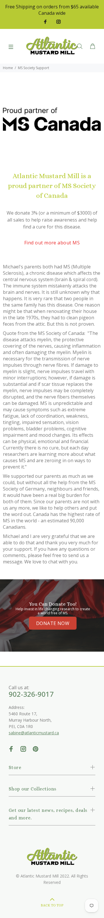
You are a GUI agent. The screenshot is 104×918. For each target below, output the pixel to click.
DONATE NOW (53, 623)
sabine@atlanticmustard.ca (34, 732)
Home (8, 67)
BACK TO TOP (52, 905)
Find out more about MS (52, 242)
